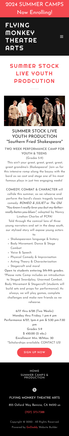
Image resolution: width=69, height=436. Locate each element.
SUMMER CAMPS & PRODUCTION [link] (34, 376)
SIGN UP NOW (34, 352)
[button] (61, 36)
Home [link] (34, 371)
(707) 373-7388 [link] (34, 412)
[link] (25, 49)
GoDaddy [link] (32, 427)
